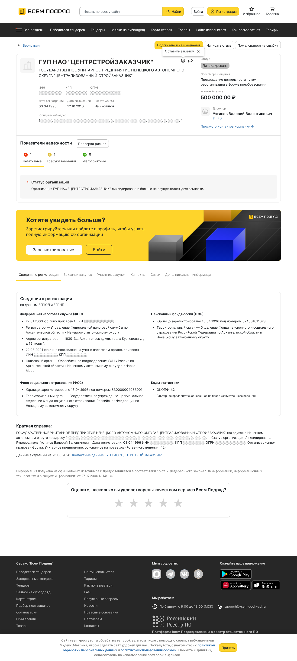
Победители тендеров (33, 572)
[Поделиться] (190, 61)
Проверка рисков (92, 144)
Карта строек (27, 599)
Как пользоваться (98, 585)
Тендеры (23, 585)
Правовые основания (101, 612)
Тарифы (90, 579)
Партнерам (93, 619)
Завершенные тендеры (34, 579)
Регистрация (226, 11)
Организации (26, 612)
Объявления (26, 619)
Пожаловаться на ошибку (258, 45)
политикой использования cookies (148, 650)
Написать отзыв (219, 45)
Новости (90, 605)
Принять (228, 648)
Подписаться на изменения (178, 45)
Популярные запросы (101, 599)
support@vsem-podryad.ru (245, 606)
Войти (198, 11)
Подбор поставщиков (33, 605)
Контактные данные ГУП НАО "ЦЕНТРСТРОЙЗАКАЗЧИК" (117, 455)
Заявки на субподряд (33, 592)
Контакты (91, 626)
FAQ (87, 592)
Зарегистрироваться (54, 249)
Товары (22, 626)
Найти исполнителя (99, 572)
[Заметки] (183, 61)
